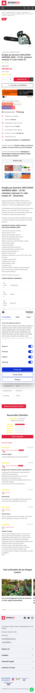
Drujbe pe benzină (26, 145)
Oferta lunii (18, 147)
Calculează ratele (9, 112)
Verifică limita (7, 107)
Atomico (8, 688)
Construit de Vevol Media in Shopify (19, 688)
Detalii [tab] (18, 317)
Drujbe (18, 12)
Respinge (17, 379)
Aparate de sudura (18, 153)
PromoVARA (27, 147)
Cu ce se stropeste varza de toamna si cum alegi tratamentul (16, 599)
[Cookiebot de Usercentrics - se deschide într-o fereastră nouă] (25, 312)
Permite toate (17, 369)
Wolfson (16, 116)
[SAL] (22, 679)
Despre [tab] (29, 317)
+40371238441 (6, 642)
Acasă (3, 12)
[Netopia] (8, 679)
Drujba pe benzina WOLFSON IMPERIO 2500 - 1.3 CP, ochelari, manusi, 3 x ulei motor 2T (17, 14)
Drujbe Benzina (26, 12)
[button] (32, 8)
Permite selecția (17, 374)
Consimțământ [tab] (6, 317)
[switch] (30, 351)
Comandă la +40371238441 (18, 85)
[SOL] (8, 683)
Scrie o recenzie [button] (17, 436)
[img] (6, 447)
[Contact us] (32, 690)
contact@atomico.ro (9, 639)
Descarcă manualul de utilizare (14, 406)
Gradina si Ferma (10, 12)
